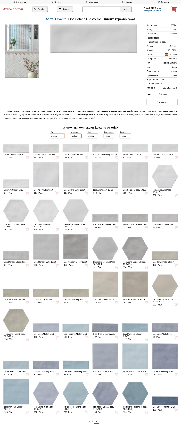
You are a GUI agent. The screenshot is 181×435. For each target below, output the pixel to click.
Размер (123, 132)
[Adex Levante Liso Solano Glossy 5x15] (93, 38)
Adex (175, 29)
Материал (74, 132)
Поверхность (109, 132)
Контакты (165, 2)
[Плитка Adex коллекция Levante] (22, 38)
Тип (52, 132)
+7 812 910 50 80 (151, 7)
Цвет (89, 132)
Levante (60, 19)
